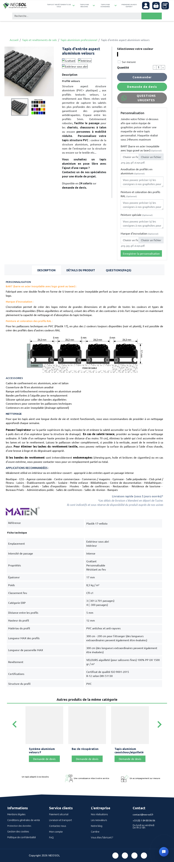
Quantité (123, 67)
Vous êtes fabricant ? (102, 837)
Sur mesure (129, 61)
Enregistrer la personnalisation (141, 253)
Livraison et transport (60, 820)
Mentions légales (16, 814)
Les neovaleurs (99, 820)
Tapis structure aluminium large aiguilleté (39, 752)
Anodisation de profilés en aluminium (136, 171)
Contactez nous (57, 826)
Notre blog (96, 826)
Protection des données (19, 826)
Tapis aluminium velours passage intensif (82, 752)
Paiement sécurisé (58, 814)
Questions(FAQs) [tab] (118, 270)
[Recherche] (151, 16)
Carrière (95, 831)
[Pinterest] (125, 855)
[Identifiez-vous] (146, 5)
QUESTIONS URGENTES (146, 98)
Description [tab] (46, 270)
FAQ (51, 837)
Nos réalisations (99, 814)
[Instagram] (144, 855)
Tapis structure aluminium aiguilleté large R (128, 752)
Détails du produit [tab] (80, 270)
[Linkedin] (134, 855)
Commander (142, 77)
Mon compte (56, 831)
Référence (14, 522)
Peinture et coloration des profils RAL (140, 194)
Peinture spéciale (137, 214)
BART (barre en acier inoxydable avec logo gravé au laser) (141, 148)
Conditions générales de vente (23, 820)
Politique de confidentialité (21, 837)
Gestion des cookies (18, 831)
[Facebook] (115, 855)
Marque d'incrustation (139, 233)
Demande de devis (142, 86)
